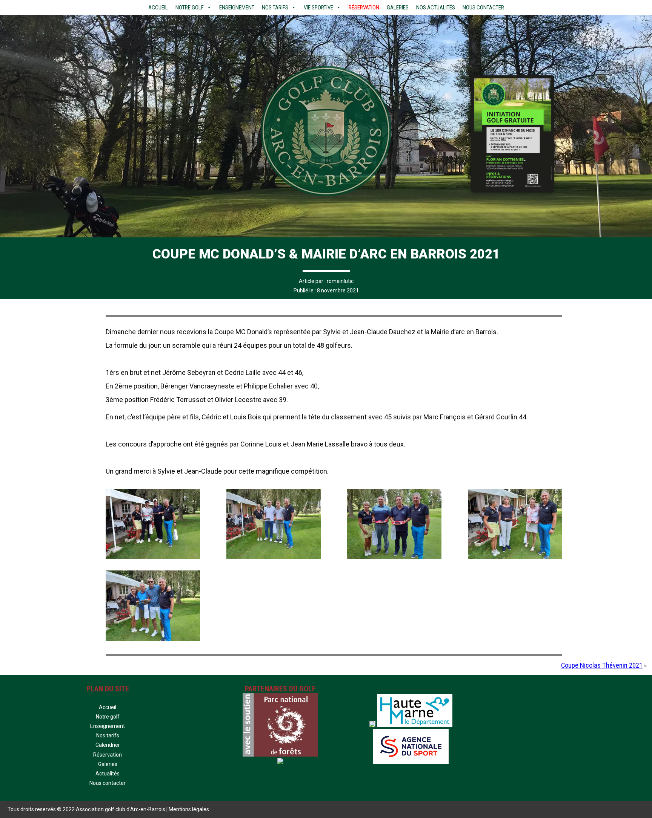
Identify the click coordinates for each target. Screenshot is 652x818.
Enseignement (236, 7)
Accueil (158, 7)
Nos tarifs (275, 7)
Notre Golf (189, 7)
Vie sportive (318, 7)
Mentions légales (189, 809)
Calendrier (107, 745)
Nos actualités (435, 7)
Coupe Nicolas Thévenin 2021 (602, 665)
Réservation (364, 7)
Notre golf (108, 717)
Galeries (398, 7)
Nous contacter (483, 7)
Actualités (107, 774)
